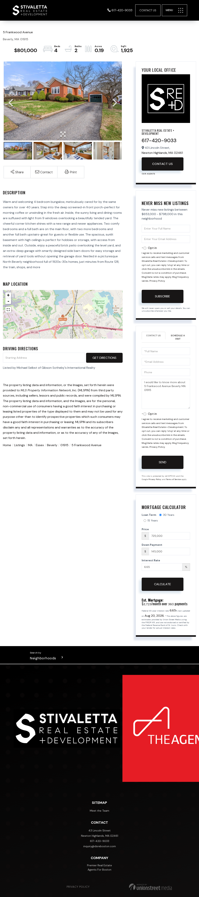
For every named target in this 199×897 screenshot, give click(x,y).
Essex (40, 445)
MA (30, 445)
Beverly (52, 445)
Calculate (162, 584)
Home (7, 445)
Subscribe (162, 296)
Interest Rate (151, 560)
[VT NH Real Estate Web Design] (150, 887)
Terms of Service (173, 479)
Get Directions (104, 358)
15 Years (153, 520)
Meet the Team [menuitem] (99, 810)
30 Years (168, 515)
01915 (64, 445)
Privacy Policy (157, 280)
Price (145, 529)
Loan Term (149, 515)
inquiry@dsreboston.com (99, 846)
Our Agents (148, 174)
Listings (19, 445)
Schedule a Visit (178, 337)
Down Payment (152, 545)
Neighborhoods (43, 658)
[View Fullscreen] (8, 310)
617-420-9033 (122, 10)
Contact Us (147, 10)
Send (162, 462)
